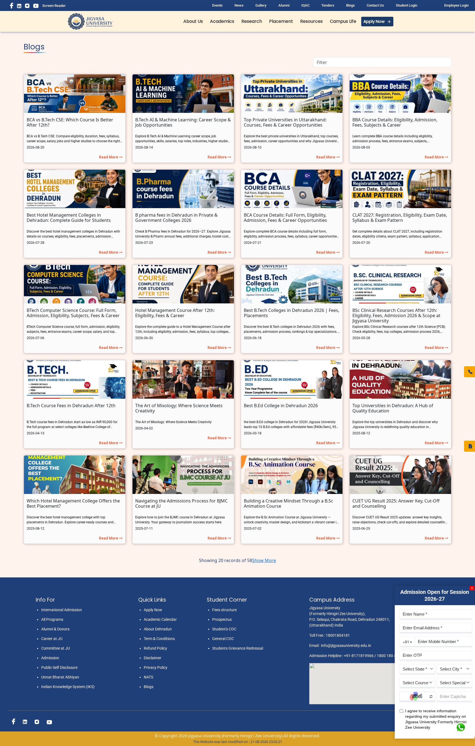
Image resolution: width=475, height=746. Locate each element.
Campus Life (343, 21)
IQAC (305, 5)
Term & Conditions (159, 638)
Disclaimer (152, 658)
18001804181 (338, 635)
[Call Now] (469, 371)
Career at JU (51, 638)
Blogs (350, 5)
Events (217, 5)
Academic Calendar (160, 619)
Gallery (260, 5)
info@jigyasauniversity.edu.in (346, 645)
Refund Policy (155, 648)
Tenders (327, 5)
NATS (148, 677)
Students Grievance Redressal (237, 648)
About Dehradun (158, 629)
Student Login (406, 5)
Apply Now (374, 21)
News (239, 5)
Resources (311, 21)
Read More (109, 157)
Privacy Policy (155, 667)
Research (251, 21)
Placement (281, 21)
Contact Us (375, 5)
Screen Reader (54, 6)
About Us (193, 21)
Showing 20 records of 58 (225, 560)
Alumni (283, 5)
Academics (222, 21)
